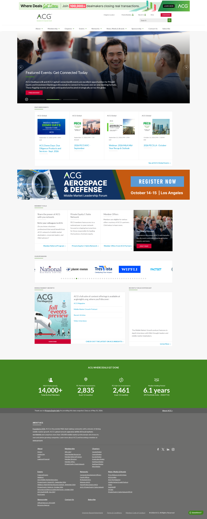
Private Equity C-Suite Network (84, 246)
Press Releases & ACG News (117, 475)
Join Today (144, 246)
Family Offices (84, 477)
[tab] (37, 99)
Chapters (68, 29)
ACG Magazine (79, 303)
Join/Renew (166, 15)
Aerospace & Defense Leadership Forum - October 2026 (55, 489)
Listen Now (164, 344)
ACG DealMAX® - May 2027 (46, 492)
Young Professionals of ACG (89, 485)
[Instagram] (173, 449)
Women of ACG (85, 482)
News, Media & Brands (115, 29)
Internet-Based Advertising (92, 513)
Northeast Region (97, 462)
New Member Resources (73, 454)
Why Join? (68, 452)
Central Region (97, 454)
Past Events (41, 494)
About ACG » (167, 411)
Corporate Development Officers (90, 475)
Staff (38, 457)
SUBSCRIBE (53, 341)
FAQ (152, 15)
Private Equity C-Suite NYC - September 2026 (51, 482)
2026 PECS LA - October (155, 145)
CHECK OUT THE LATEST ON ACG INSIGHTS (104, 341)
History (39, 452)
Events (81, 29)
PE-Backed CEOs (85, 480)
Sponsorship (136, 29)
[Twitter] (163, 449)
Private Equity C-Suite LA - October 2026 (50, 487)
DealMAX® (111, 487)
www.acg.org (38, 440)
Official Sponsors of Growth (46, 503)
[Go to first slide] (186, 67)
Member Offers (70, 462)
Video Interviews (80, 321)
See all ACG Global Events (159, 163)
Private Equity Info (52, 411)
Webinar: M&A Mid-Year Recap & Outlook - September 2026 (56, 485)
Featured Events (42, 475)
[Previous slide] (21, 67)
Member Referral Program (53, 246)
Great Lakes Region (98, 459)
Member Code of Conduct (135, 513)
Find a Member (126, 15)
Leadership (41, 454)
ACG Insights (112, 477)
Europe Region (96, 457)
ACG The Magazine (114, 480)
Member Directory (71, 459)
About (38, 29)
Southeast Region (97, 464)
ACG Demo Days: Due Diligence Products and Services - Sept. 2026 (50, 148)
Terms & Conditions (114, 513)
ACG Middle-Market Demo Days (47, 480)
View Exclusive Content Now (40, 93)
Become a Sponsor (43, 505)
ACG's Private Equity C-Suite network (92, 487)
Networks (96, 29)
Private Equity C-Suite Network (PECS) (120, 492)
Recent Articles (80, 315)
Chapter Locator (109, 15)
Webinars (40, 477)
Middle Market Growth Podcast (85, 309)
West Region (96, 466)
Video (110, 485)
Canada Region (97, 452)
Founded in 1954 (39, 429)
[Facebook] (158, 449)
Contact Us (153, 29)
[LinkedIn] (168, 449)
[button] (61, 278)
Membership (53, 29)
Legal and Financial (43, 459)
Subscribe (166, 29)
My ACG (141, 15)
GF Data (110, 489)
